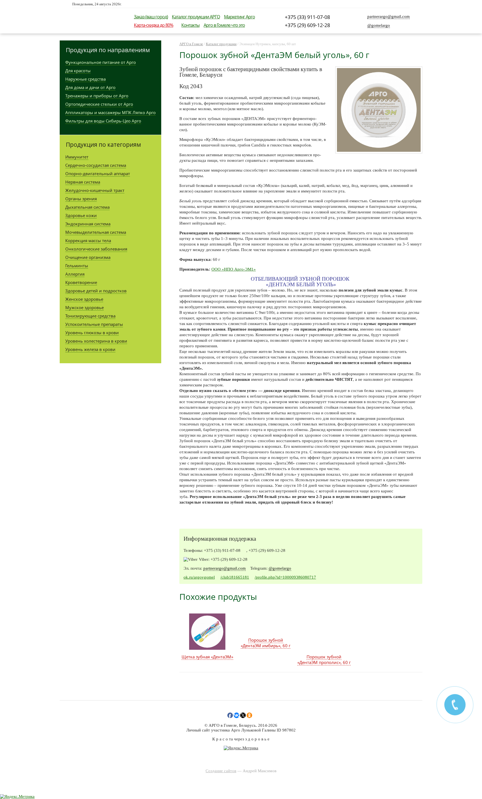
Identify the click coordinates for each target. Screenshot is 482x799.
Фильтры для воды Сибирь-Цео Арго (103, 121)
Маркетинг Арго (239, 17)
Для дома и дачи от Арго (90, 87)
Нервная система (82, 182)
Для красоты (78, 70)
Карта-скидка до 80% (153, 25)
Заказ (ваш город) (151, 17)
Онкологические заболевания (96, 249)
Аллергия (75, 274)
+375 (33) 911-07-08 (307, 17)
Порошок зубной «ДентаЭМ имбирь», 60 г (265, 642)
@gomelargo (378, 25)
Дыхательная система (87, 207)
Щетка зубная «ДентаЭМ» (207, 657)
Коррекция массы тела (88, 240)
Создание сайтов (221, 771)
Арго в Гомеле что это (224, 25)
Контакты (190, 25)
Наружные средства (85, 79)
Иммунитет (76, 157)
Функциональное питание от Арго (100, 62)
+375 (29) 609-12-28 (307, 25)
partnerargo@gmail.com (388, 16)
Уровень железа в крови (90, 349)
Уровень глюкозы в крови (92, 332)
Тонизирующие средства (90, 316)
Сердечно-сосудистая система (95, 165)
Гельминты (76, 265)
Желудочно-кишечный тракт (94, 190)
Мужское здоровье (84, 307)
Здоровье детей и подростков (96, 290)
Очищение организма (87, 257)
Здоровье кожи (81, 215)
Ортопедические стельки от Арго (99, 104)
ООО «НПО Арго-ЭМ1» (233, 269)
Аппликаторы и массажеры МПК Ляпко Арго (110, 112)
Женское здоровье (84, 299)
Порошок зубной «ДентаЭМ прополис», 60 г (324, 659)
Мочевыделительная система (95, 232)
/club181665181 (234, 577)
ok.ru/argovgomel (199, 577)
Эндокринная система (87, 224)
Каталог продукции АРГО (196, 17)
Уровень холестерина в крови (96, 341)
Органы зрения (81, 198)
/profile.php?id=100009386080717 (285, 577)
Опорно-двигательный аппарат (97, 173)
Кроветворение (81, 282)
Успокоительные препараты (94, 324)
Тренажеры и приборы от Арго (96, 95)
